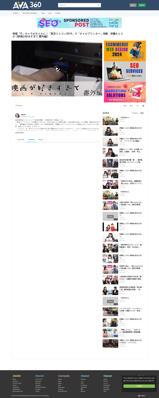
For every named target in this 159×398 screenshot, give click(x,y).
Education (61, 387)
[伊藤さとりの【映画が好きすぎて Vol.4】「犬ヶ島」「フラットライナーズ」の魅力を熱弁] (110, 237)
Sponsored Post (18, 391)
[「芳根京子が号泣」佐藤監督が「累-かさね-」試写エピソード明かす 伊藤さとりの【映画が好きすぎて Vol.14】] (110, 184)
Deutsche (84, 387)
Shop (43, 13)
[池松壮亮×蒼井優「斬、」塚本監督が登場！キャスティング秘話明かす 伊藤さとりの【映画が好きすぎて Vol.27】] (110, 163)
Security (37, 383)
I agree (139, 386)
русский (106, 387)
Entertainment (62, 391)
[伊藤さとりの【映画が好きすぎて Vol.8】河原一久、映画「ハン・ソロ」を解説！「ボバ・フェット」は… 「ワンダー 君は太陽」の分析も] (110, 322)
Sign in (133, 5)
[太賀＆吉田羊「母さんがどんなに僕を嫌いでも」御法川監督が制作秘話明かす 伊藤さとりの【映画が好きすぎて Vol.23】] (110, 205)
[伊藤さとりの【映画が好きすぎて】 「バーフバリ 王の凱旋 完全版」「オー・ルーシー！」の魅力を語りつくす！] (110, 142)
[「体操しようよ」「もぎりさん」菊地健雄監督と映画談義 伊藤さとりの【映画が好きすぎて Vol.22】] (110, 333)
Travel (37, 391)
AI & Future (38, 379)
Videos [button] (15, 13)
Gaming (60, 389)
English (83, 379)
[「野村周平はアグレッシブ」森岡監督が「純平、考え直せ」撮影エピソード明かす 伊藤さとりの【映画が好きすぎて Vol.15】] (110, 248)
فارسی (105, 383)
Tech (59, 385)
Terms (15, 385)
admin (23, 114)
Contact (15, 381)
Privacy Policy (17, 383)
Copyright (16, 387)
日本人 (105, 379)
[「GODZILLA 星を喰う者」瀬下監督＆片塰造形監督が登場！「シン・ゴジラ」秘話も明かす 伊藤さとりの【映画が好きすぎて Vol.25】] (110, 301)
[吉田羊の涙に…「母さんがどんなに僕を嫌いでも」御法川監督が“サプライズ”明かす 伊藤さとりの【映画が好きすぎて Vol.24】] (110, 269)
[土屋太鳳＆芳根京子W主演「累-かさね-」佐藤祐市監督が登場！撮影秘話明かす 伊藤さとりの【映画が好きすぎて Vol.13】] (110, 280)
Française (84, 385)
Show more (19, 133)
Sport (59, 381)
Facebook (31, 139)
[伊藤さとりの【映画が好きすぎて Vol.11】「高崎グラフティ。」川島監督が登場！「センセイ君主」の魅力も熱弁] (110, 216)
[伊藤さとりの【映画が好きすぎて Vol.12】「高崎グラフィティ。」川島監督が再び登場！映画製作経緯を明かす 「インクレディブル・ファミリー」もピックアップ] (110, 173)
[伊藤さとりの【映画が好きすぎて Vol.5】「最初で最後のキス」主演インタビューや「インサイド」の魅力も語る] (110, 258)
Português (106, 385)
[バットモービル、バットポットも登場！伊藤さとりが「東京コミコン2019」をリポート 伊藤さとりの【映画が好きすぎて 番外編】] (110, 311)
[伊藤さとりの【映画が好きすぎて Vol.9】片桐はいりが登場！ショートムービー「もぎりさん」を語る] (110, 226)
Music (60, 379)
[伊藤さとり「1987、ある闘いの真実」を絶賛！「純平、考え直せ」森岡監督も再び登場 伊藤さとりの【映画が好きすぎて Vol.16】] (110, 152)
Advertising (16, 389)
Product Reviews (40, 387)
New (50, 13)
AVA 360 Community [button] (30, 13)
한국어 (105, 381)
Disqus (40, 139)
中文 (82, 383)
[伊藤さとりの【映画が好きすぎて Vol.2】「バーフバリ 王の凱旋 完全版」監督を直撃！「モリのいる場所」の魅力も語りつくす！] (110, 343)
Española (106, 389)
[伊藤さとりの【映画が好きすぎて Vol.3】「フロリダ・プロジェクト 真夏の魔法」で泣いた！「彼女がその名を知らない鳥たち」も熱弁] (110, 131)
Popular (57, 13)
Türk (104, 391)
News (60, 383)
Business (38, 381)
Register (141, 5)
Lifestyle (38, 385)
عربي (82, 381)
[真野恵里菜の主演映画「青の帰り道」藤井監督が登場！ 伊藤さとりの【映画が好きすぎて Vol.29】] (110, 290)
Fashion (38, 389)
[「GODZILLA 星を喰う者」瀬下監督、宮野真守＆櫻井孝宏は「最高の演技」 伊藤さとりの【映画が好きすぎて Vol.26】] (110, 120)
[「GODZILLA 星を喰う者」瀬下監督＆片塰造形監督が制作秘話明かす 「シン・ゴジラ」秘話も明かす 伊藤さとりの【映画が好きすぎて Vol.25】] (110, 195)
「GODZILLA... (124, 117)
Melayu (83, 391)
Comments (20, 139)
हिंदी (82, 389)
